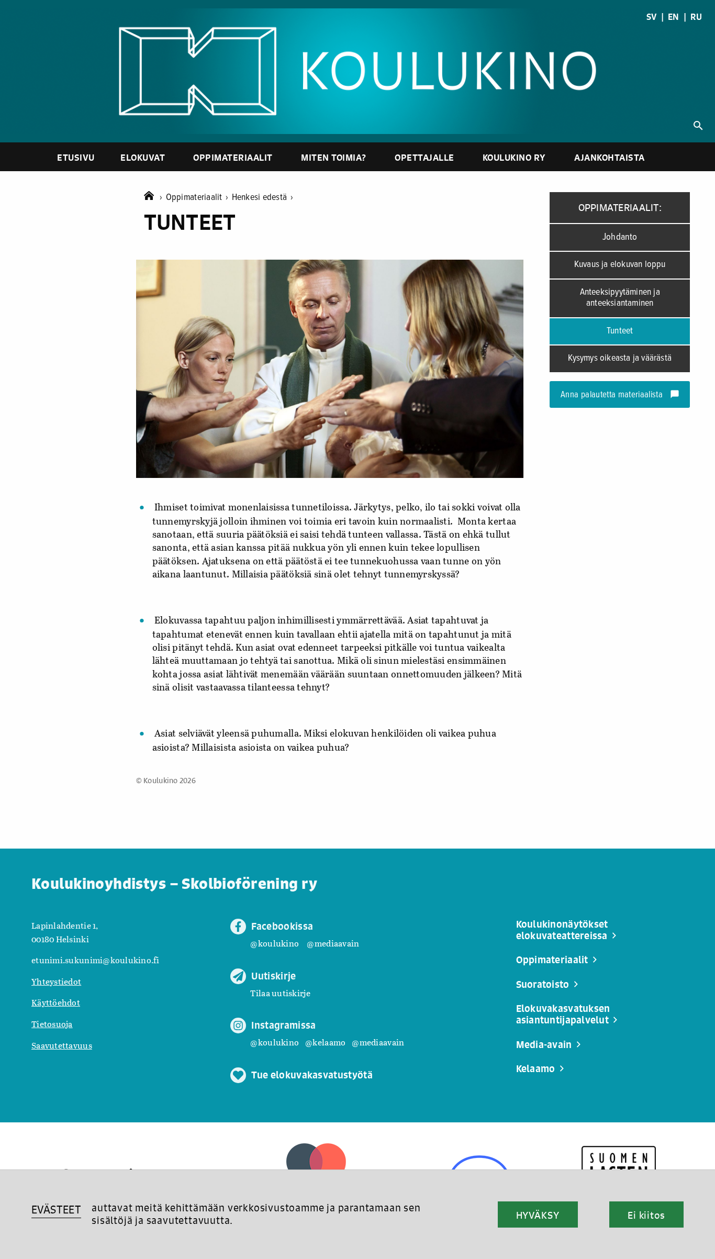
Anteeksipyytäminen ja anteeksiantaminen (620, 297)
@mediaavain (333, 943)
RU (696, 17)
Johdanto (620, 237)
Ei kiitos (646, 1215)
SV (651, 17)
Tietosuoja (52, 1024)
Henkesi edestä (262, 198)
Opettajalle (424, 157)
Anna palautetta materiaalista (620, 395)
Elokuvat (142, 157)
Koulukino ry (514, 157)
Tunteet (620, 331)
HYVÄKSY (538, 1215)
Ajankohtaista (609, 157)
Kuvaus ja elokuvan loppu (620, 265)
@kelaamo (325, 1042)
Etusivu (76, 157)
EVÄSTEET (56, 1209)
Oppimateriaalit (233, 157)
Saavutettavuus (61, 1045)
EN (673, 17)
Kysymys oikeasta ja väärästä (620, 358)
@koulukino (274, 943)
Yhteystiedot (56, 981)
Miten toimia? (333, 157)
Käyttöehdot (55, 1002)
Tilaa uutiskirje (280, 993)
